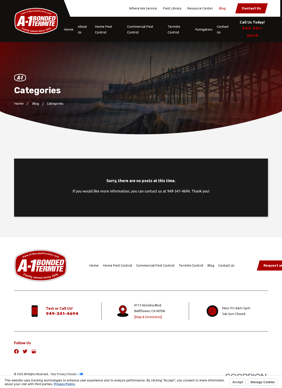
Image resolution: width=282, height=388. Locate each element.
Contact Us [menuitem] (223, 29)
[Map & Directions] (148, 317)
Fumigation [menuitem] (203, 29)
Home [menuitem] (68, 29)
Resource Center (200, 8)
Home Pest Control (117, 265)
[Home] (36, 21)
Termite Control (191, 265)
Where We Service (143, 8)
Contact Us (251, 8)
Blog (222, 8)
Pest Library (172, 8)
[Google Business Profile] (34, 351)
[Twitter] (25, 351)
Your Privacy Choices (64, 373)
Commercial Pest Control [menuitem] (140, 29)
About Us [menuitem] (82, 29)
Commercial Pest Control (155, 265)
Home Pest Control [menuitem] (103, 29)
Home (94, 265)
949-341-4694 (62, 313)
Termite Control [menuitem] (174, 29)
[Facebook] (16, 351)
